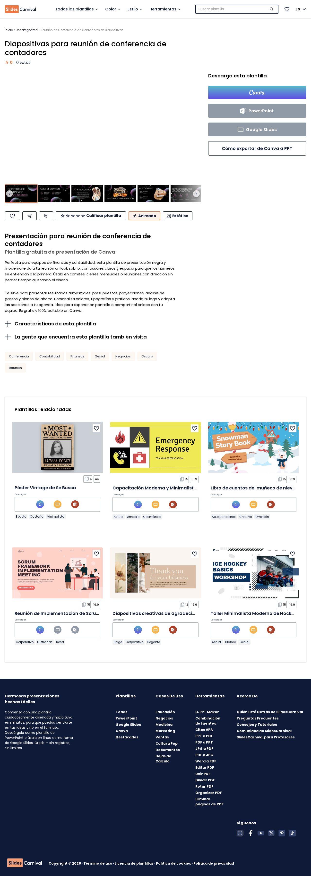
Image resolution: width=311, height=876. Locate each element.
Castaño (36, 516)
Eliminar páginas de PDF (209, 802)
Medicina (164, 724)
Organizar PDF (208, 792)
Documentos (168, 749)
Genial (100, 356)
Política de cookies (174, 863)
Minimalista (55, 516)
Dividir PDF (205, 780)
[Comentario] (46, 215)
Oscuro (147, 356)
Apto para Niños (224, 517)
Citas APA (204, 729)
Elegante (153, 642)
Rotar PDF (204, 786)
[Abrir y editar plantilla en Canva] (257, 92)
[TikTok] (292, 833)
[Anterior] (9, 193)
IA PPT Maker (207, 712)
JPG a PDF (204, 748)
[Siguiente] (196, 193)
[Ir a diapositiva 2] (54, 193)
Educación (165, 712)
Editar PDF (204, 767)
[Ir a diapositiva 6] (186, 193)
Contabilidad (49, 356)
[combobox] (237, 9)
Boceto (21, 516)
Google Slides (128, 724)
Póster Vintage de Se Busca (45, 488)
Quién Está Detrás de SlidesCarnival (270, 712)
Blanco (230, 642)
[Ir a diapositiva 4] (120, 193)
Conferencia (19, 356)
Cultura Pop (167, 743)
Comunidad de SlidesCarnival (264, 730)
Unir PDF (202, 773)
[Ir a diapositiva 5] (153, 193)
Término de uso (98, 863)
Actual (118, 517)
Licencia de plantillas (134, 863)
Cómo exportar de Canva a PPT (257, 148)
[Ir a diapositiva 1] (21, 193)
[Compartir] (29, 215)
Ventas (162, 737)
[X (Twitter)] (271, 833)
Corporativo (25, 642)
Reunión (15, 367)
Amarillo (133, 517)
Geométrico (152, 517)
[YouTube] (261, 833)
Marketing (165, 730)
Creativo (245, 517)
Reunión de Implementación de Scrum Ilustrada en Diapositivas (86, 613)
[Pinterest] (281, 833)
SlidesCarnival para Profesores (266, 737)
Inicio (9, 30)
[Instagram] (240, 833)
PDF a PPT (204, 742)
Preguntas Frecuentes (258, 718)
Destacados (127, 737)
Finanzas (77, 356)
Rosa (60, 642)
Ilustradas (44, 642)
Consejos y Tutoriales (257, 724)
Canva (122, 730)
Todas (121, 712)
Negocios (123, 356)
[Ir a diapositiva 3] (87, 193)
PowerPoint (126, 718)
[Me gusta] (12, 215)
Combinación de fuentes (207, 721)
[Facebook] (250, 833)
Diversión (262, 517)
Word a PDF (205, 761)
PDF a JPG (204, 754)
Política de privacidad (213, 863)
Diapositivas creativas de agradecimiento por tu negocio (177, 613)
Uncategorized (27, 30)
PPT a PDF (204, 736)
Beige (118, 642)
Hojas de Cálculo (163, 759)
